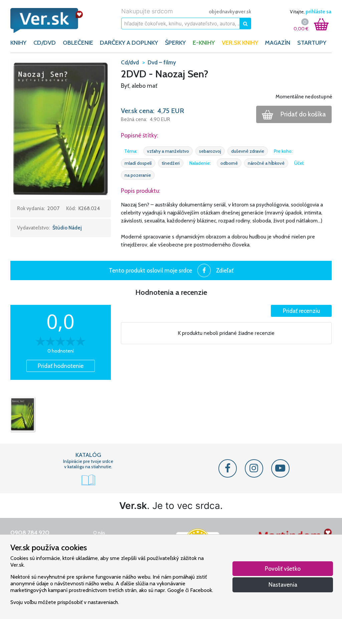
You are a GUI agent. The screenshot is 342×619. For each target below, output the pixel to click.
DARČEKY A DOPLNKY (129, 42)
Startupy (311, 42)
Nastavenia (283, 584)
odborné (229, 163)
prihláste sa (318, 12)
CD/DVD (44, 42)
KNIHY (18, 42)
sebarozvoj (210, 151)
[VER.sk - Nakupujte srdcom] (46, 20)
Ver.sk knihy (240, 42)
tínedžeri (171, 163)
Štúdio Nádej (67, 228)
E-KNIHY (204, 42)
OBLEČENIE (78, 42)
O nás (99, 533)
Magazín (277, 42)
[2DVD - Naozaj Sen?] (22, 414)
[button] (60, 128)
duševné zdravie (247, 151)
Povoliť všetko (283, 568)
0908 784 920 (29, 532)
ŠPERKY (175, 42)
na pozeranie (138, 175)
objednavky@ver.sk (230, 12)
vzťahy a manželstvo (168, 151)
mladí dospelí (138, 163)
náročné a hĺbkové (266, 163)
